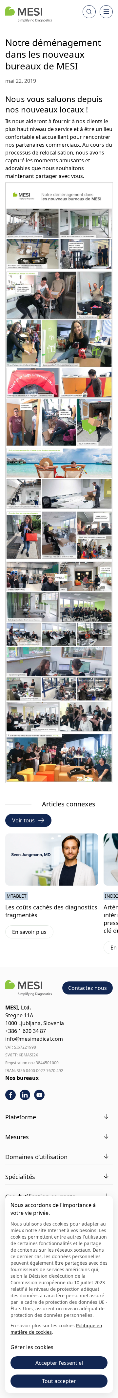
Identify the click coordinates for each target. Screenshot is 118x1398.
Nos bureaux (22, 1078)
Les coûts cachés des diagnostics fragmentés (51, 911)
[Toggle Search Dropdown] (89, 11)
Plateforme (20, 1117)
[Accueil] (28, 14)
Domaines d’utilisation (36, 1157)
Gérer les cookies (31, 1347)
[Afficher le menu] (106, 11)
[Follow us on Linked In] (25, 1095)
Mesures (17, 1137)
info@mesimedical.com (34, 1038)
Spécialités (20, 1177)
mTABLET (17, 896)
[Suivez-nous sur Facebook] (10, 1095)
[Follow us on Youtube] (39, 1095)
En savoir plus (32, 933)
